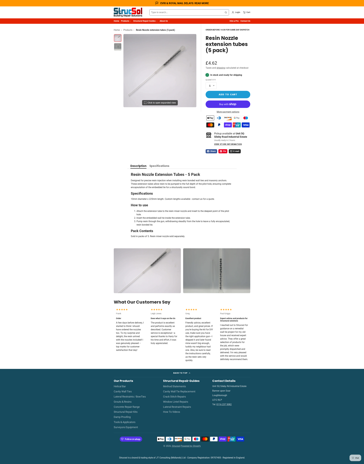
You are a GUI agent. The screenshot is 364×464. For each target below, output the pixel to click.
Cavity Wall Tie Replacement (179, 391)
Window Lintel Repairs (175, 401)
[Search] (226, 12)
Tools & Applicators (124, 422)
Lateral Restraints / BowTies (130, 396)
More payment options (228, 111)
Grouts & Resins (123, 401)
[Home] (128, 12)
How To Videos (171, 411)
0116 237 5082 (224, 404)
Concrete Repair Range (127, 406)
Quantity (211, 80)
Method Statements (174, 386)
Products (125, 21)
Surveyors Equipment (126, 427)
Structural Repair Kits (125, 411)
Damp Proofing (122, 417)
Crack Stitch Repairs (174, 396)
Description (138, 166)
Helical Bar (120, 386)
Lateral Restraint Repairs (177, 406)
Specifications (159, 166)
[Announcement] (182, 3)
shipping (221, 67)
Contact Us (245, 21)
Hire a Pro (234, 21)
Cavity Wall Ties (123, 391)
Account (236, 12)
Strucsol (176, 446)
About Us (164, 21)
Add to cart (228, 94)
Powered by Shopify (191, 446)
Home (116, 21)
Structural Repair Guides (144, 21)
